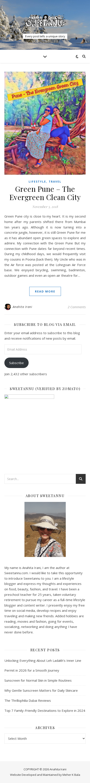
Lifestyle (37, 181)
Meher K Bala (71, 775)
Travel (55, 181)
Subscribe (16, 363)
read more (45, 291)
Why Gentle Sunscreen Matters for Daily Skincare (41, 690)
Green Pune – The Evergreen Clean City (45, 193)
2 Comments (77, 307)
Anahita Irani (22, 307)
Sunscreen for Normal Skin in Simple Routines (38, 680)
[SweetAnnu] (45, 20)
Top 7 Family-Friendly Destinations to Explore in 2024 (44, 710)
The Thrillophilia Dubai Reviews (27, 700)
